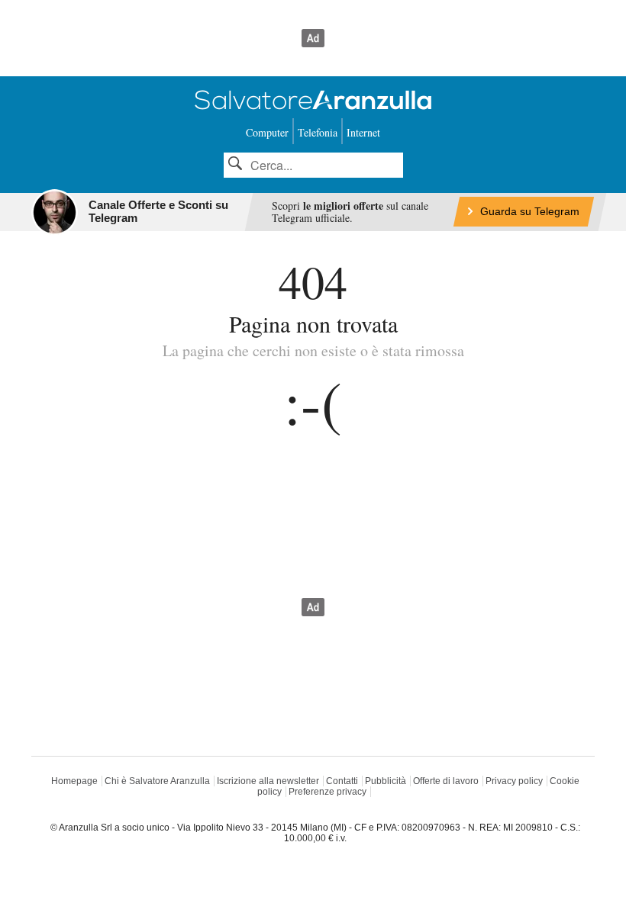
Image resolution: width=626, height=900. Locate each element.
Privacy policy (514, 781)
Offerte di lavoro (446, 781)
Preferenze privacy (327, 791)
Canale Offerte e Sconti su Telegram (158, 211)
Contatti (342, 781)
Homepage (74, 781)
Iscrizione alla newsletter (268, 781)
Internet (363, 132)
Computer (267, 132)
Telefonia (317, 132)
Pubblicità (385, 781)
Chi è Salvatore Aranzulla (157, 781)
